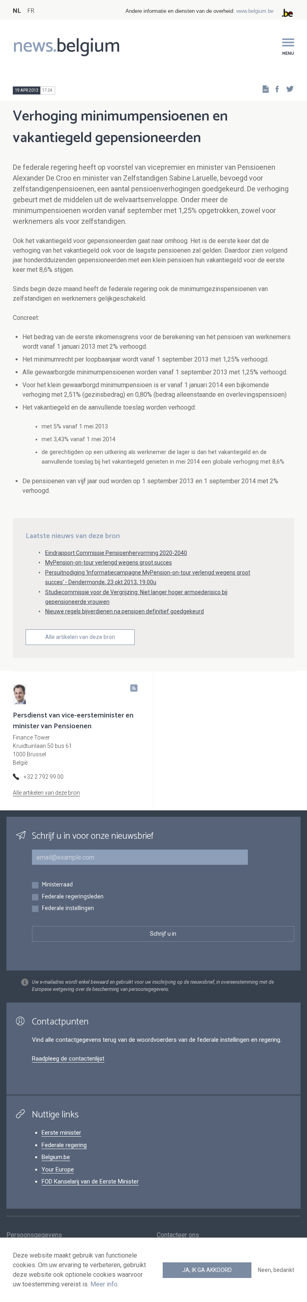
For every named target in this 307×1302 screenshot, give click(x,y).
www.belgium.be (254, 11)
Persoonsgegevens (34, 1235)
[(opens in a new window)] (275, 88)
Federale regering (64, 1145)
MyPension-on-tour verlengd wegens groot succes (108, 562)
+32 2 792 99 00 (44, 777)
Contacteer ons (178, 1235)
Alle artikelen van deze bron (80, 637)
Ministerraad (57, 885)
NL (17, 11)
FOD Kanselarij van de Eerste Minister (90, 1181)
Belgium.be (56, 1157)
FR (30, 11)
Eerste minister (61, 1132)
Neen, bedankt (276, 1270)
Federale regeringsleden (73, 897)
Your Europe (58, 1169)
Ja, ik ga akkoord (207, 1270)
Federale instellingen (68, 908)
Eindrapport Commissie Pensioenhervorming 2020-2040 (116, 553)
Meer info (104, 1284)
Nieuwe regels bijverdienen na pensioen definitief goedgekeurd (124, 611)
